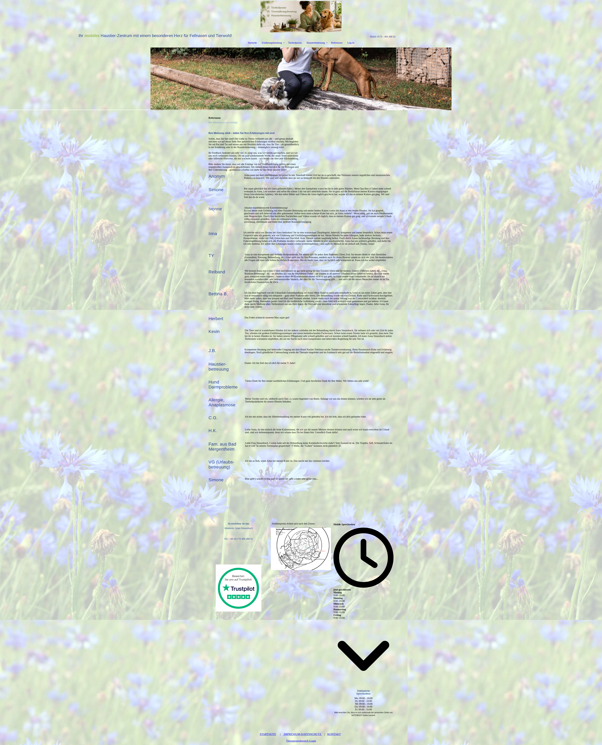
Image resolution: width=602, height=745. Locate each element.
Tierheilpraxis (295, 42)
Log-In (350, 42)
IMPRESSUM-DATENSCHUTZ (302, 734)
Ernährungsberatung (272, 42)
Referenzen (336, 42)
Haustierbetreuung (316, 42)
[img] (301, 16)
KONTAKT (334, 734)
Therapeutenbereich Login (301, 740)
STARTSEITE (268, 734)
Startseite (252, 42)
